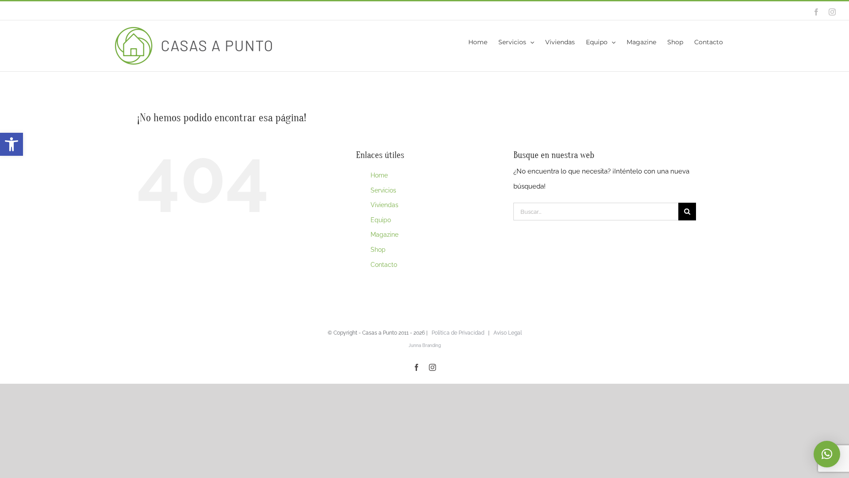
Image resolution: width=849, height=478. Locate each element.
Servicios (383, 190)
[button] (11, 144)
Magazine (384, 234)
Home (379, 175)
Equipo (381, 220)
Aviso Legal (507, 333)
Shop (378, 249)
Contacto (384, 264)
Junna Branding (425, 345)
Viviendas (384, 204)
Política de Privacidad (458, 333)
